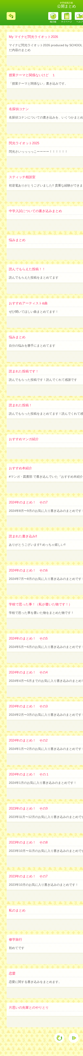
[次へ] (74, 1038)
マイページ (66, 21)
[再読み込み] (59, 1038)
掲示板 (53, 21)
